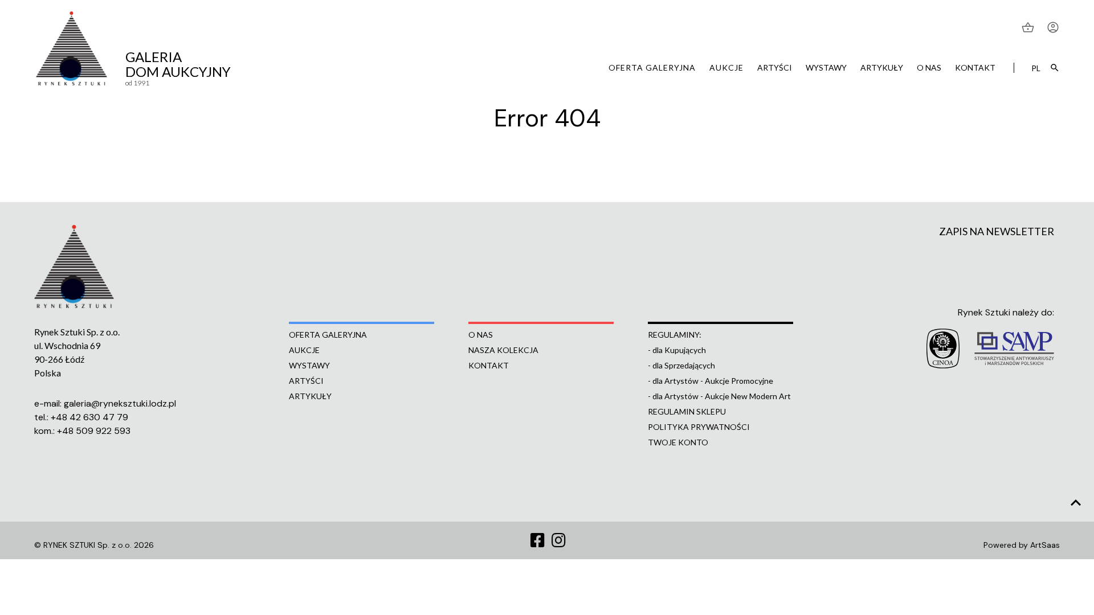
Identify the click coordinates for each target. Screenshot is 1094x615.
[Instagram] (559, 541)
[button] (1029, 27)
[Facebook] (537, 541)
